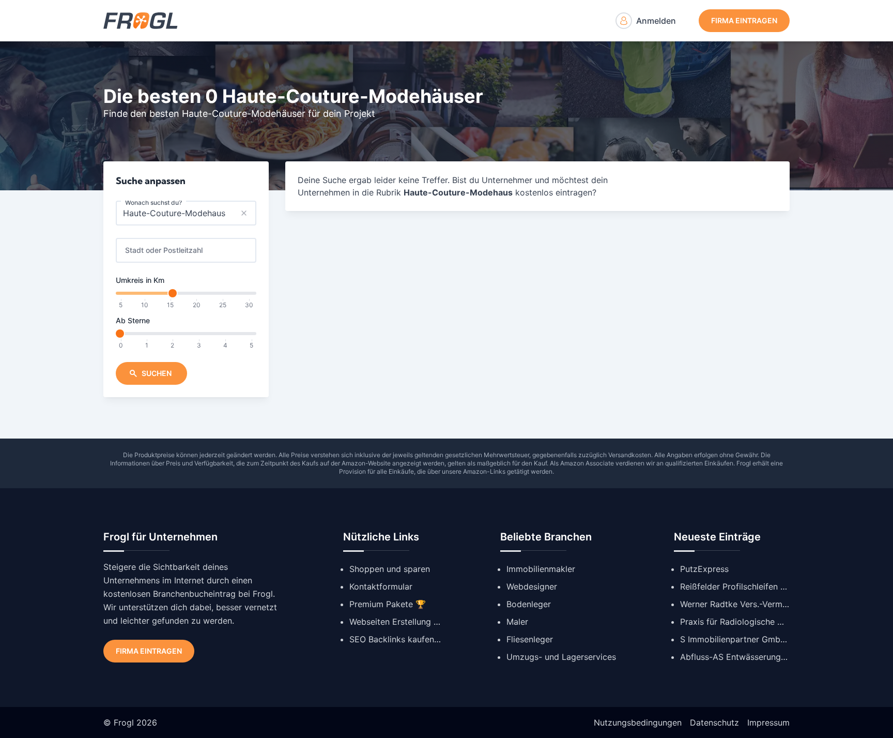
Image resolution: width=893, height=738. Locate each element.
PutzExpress (704, 569)
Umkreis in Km (140, 280)
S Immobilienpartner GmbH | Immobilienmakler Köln (735, 639)
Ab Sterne (133, 320)
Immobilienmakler (540, 569)
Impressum (768, 722)
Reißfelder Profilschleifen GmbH (735, 586)
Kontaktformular (380, 586)
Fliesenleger (529, 639)
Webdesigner (531, 586)
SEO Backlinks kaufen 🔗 (395, 639)
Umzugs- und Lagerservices (561, 657)
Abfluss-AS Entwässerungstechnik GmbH (735, 657)
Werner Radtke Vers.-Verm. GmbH (735, 604)
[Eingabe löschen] (244, 213)
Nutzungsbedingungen (638, 722)
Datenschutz (714, 722)
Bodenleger (528, 604)
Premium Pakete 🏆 (387, 604)
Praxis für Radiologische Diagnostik (735, 621)
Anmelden (656, 21)
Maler (517, 621)
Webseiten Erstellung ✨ (395, 621)
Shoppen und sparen (389, 569)
